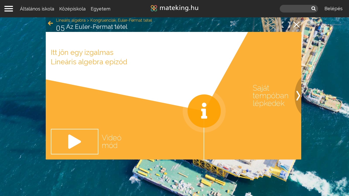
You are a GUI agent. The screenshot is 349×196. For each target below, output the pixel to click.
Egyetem (100, 8)
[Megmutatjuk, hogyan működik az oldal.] (204, 111)
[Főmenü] (8, 8)
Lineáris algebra (71, 20)
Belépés (333, 8)
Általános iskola (37, 8)
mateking (174, 9)
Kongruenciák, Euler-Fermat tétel (121, 20)
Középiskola (72, 8)
